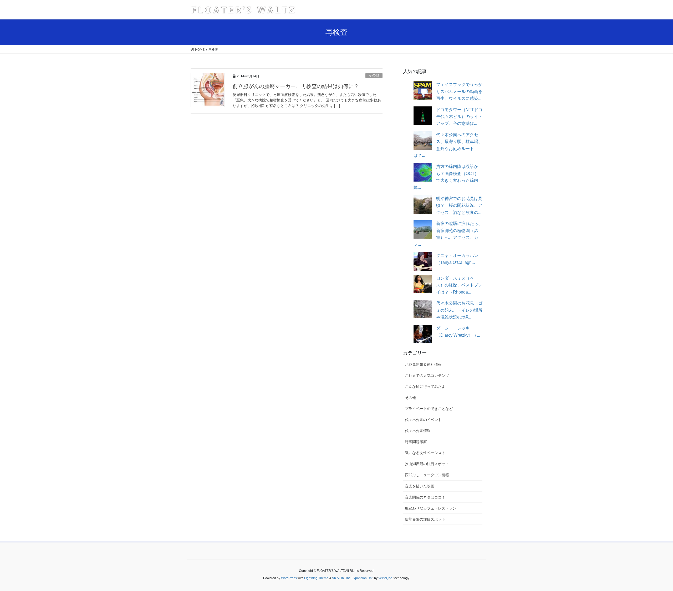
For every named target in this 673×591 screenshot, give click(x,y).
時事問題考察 (416, 442)
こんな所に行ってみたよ (425, 386)
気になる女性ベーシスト (425, 453)
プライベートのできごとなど (429, 409)
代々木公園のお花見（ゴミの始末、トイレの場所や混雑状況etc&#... (459, 310)
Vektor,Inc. (385, 578)
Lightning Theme (316, 578)
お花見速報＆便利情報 (423, 364)
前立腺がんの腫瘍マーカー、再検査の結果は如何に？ (296, 86)
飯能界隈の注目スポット (425, 519)
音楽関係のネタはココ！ (425, 497)
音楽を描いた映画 (419, 486)
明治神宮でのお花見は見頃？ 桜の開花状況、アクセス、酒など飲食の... (459, 205)
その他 (374, 75)
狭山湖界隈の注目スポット (427, 464)
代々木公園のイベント (423, 420)
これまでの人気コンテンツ (427, 375)
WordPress (289, 578)
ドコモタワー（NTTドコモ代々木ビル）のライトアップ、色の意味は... (459, 116)
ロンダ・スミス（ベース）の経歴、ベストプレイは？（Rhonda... (459, 285)
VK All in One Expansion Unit (352, 578)
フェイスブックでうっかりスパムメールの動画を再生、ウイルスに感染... (459, 91)
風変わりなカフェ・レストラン (430, 508)
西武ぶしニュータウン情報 (427, 475)
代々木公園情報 (418, 431)
